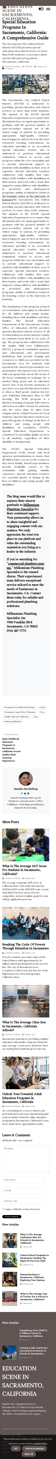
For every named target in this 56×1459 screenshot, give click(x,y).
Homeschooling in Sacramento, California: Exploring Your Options (32, 1277)
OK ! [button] (16, 1448)
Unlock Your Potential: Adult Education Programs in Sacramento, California (22, 1098)
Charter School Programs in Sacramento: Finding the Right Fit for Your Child (34, 1258)
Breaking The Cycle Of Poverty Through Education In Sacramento (25, 946)
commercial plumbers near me (25, 565)
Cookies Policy (40, 1443)
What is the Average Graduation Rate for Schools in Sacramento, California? (32, 1239)
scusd (42, 707)
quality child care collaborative (17, 716)
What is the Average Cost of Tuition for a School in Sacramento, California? (34, 1296)
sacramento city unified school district (20, 707)
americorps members (13, 721)
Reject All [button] (29, 1454)
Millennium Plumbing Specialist (23, 507)
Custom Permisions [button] (34, 1448)
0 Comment (9, 68)
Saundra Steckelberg (12, 66)
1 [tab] (25, 89)
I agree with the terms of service (22, 1209)
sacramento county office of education (20, 712)
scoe (43, 712)
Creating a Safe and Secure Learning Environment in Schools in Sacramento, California (33, 1351)
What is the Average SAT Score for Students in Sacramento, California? (24, 870)
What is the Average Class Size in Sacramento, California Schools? (24, 1026)
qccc (37, 716)
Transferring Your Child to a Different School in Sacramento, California (33, 1333)
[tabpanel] (25, 84)
